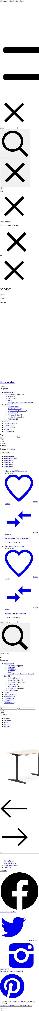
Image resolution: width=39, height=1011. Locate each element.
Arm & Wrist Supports (15, 394)
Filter (2, 439)
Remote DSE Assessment (15, 613)
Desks (6, 421)
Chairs (6, 405)
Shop (2, 298)
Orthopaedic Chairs (14, 415)
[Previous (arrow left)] (1, 1010)
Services (7, 429)
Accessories (8, 392)
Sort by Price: (8, 464)
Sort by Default (9, 456)
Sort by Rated (8, 460)
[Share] (4, 1008)
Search (2, 653)
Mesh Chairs (12, 413)
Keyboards (11, 398)
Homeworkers (9, 425)
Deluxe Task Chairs (14, 409)
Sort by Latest (9, 462)
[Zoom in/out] (1, 1008)
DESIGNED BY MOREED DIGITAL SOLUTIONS (16, 1006)
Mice (9, 400)
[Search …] (1, 188)
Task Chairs (12, 419)
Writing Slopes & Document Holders (20, 403)
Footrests (11, 396)
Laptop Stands (9, 427)
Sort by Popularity (10, 458)
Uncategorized (9, 431)
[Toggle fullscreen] (2, 1008)
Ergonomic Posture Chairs (17, 411)
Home (2, 294)
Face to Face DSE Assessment (17, 538)
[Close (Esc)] (6, 1008)
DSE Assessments (10, 423)
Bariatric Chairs (13, 407)
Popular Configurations (16, 417)
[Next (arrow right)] (2, 1010)
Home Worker (7, 382)
